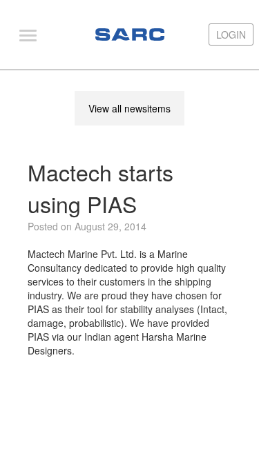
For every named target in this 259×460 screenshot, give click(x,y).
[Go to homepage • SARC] (129, 34)
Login (231, 34)
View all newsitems (129, 108)
